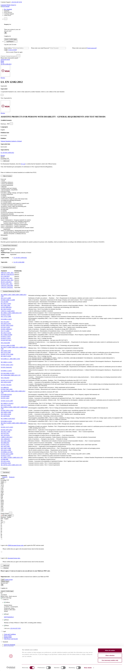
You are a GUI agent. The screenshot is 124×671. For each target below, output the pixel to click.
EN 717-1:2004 (5, 331)
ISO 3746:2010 (5, 377)
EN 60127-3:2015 (6, 336)
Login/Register (9, 41)
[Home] (5, 6)
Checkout (5, 568)
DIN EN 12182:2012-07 (7, 274)
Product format (5, 513)
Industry (5, 468)
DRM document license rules (16, 545)
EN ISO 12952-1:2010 (7, 410)
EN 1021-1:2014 (5, 327)
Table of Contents (7, 176)
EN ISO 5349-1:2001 (6, 389)
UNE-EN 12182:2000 (7, 285)
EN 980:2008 (4, 459)
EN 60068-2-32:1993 (6, 452)
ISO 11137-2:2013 (6, 405)
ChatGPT (5, 477)
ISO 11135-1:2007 (6, 352)
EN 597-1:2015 (5, 398)
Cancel (6, 39)
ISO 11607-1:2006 (6, 448)
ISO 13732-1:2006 (6, 316)
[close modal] (5, 33)
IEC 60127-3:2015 (6, 303)
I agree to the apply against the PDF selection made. (22, 545)
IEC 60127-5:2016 (6, 333)
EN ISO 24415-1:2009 (7, 454)
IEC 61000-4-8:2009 (6, 334)
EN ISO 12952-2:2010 (7, 325)
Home (2, 61)
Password (65, 48)
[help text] (2, 95)
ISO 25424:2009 (5, 343)
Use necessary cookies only (110, 660)
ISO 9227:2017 (5, 433)
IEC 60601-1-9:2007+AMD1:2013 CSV (12, 457)
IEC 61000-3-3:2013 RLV (8, 418)
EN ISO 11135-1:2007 (7, 400)
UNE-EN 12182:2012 (7, 287)
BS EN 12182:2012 (6, 282)
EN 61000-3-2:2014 (6, 421)
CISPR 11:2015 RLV (6, 437)
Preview (3, 77)
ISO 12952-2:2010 (6, 382)
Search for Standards (9, 644)
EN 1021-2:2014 (5, 461)
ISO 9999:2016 (5, 442)
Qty (2, 520)
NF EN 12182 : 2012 (6, 278)
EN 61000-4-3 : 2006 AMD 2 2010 (10, 358)
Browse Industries (9, 646)
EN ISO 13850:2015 (6, 329)
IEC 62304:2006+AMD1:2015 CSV (11, 375)
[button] (3, 482)
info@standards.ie (9, 617)
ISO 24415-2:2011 (6, 323)
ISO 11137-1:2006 (6, 298)
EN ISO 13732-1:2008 (7, 354)
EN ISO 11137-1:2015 (7, 427)
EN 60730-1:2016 (6, 463)
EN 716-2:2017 (5, 321)
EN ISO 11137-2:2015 (7, 380)
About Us (13, 5)
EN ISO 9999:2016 (6, 307)
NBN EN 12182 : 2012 (7, 272)
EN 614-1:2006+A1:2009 (8, 345)
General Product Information (10, 245)
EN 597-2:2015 (5, 444)
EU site (23, 164)
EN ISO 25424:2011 (6, 367)
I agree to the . (11, 558)
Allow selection (109, 655)
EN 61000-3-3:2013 (6, 319)
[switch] (48, 667)
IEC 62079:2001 (5, 416)
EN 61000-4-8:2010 (6, 394)
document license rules (14, 558)
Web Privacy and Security (11, 638)
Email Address (24, 48)
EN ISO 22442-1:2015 (7, 364)
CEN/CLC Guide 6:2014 (7, 311)
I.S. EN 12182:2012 (6, 64)
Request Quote (5, 581)
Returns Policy (8, 637)
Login (6, 49)
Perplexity (12, 477)
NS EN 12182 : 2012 (6, 283)
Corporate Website (6, 5)
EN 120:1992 (4, 301)
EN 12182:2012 (5, 276)
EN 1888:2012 (5, 387)
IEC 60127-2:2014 (6, 356)
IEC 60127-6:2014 (6, 309)
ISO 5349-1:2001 (5, 441)
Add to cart (6, 161)
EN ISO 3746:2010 (6, 385)
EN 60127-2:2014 (6, 338)
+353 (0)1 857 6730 (16, 2)
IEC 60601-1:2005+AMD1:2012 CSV (11, 313)
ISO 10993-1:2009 (6, 412)
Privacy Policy (8, 635)
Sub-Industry (6, 472)
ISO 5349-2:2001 (5, 305)
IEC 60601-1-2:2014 (6, 362)
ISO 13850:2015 (5, 439)
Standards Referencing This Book (11, 291)
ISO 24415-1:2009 (6, 450)
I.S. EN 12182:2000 (18, 262)
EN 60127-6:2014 (6, 314)
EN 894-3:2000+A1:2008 (8, 300)
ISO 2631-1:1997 (5, 431)
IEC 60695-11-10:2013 (7, 403)
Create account (9, 579)
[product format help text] (10, 513)
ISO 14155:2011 (5, 435)
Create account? (12, 49)
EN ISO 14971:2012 (6, 429)
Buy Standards (8, 9)
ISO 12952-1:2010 (6, 414)
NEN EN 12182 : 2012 (7, 280)
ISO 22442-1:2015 (6, 350)
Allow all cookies (110, 650)
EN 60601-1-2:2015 (6, 370)
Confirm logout (13, 39)
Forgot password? (92, 48)
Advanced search (5, 59)
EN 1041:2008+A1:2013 (7, 373)
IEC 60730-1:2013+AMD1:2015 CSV (11, 465)
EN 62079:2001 (5, 396)
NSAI (2, 62)
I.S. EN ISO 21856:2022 (7, 152)
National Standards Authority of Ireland (11, 141)
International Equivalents (9, 267)
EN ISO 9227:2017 (6, 340)
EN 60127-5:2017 (6, 455)
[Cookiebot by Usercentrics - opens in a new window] (11, 667)
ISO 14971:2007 (5, 446)
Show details (88, 667)
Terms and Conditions (10, 634)
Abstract (5, 238)
